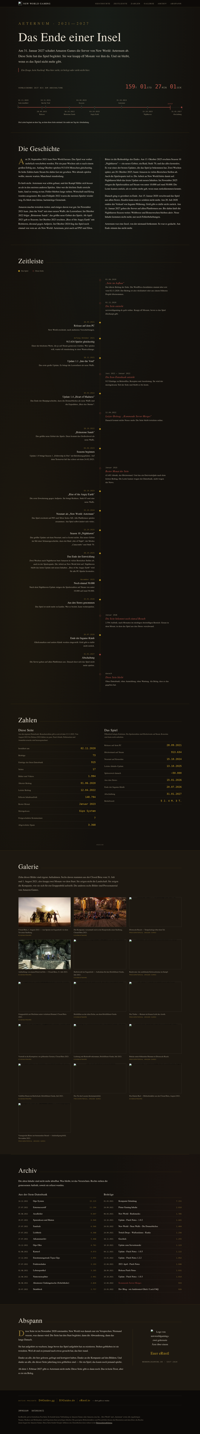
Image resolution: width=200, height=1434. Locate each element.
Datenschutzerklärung (104, 1422)
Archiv (162, 3)
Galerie (149, 3)
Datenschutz (38, 1411)
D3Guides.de (67, 1400)
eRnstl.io (84, 1400)
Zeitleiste (120, 3)
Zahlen (135, 3)
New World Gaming (37, 3)
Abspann (176, 3)
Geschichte (102, 3)
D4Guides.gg (47, 1400)
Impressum (23, 1411)
